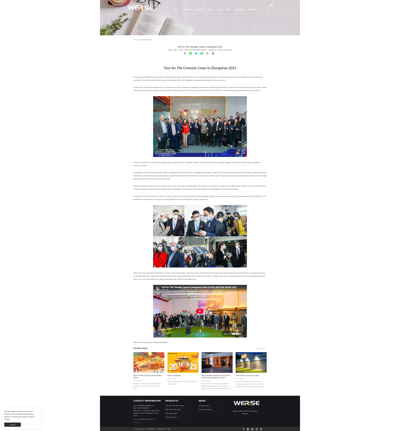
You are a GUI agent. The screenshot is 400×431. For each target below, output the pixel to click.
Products (199, 9)
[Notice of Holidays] (182, 362)
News (228, 9)
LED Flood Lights (171, 417)
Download (239, 9)
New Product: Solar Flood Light (247, 375)
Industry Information (205, 409)
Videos (210, 9)
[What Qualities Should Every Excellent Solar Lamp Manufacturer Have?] (217, 362)
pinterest (207, 53)
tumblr (213, 53)
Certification (151, 429)
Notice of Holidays (174, 375)
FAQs (169, 429)
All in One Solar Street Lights (174, 405)
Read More (262, 348)
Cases (219, 9)
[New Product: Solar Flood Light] (251, 362)
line (190, 53)
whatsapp (201, 53)
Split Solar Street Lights (173, 409)
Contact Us (252, 9)
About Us (187, 9)
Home (177, 9)
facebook (184, 53)
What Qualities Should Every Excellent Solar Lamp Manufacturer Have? (216, 377)
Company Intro (139, 429)
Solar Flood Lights (171, 413)
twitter (196, 53)
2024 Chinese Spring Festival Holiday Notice (153, 342)
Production (160, 429)
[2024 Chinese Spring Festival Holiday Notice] (148, 362)
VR (262, 9)
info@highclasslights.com (146, 419)
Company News (145, 40)
